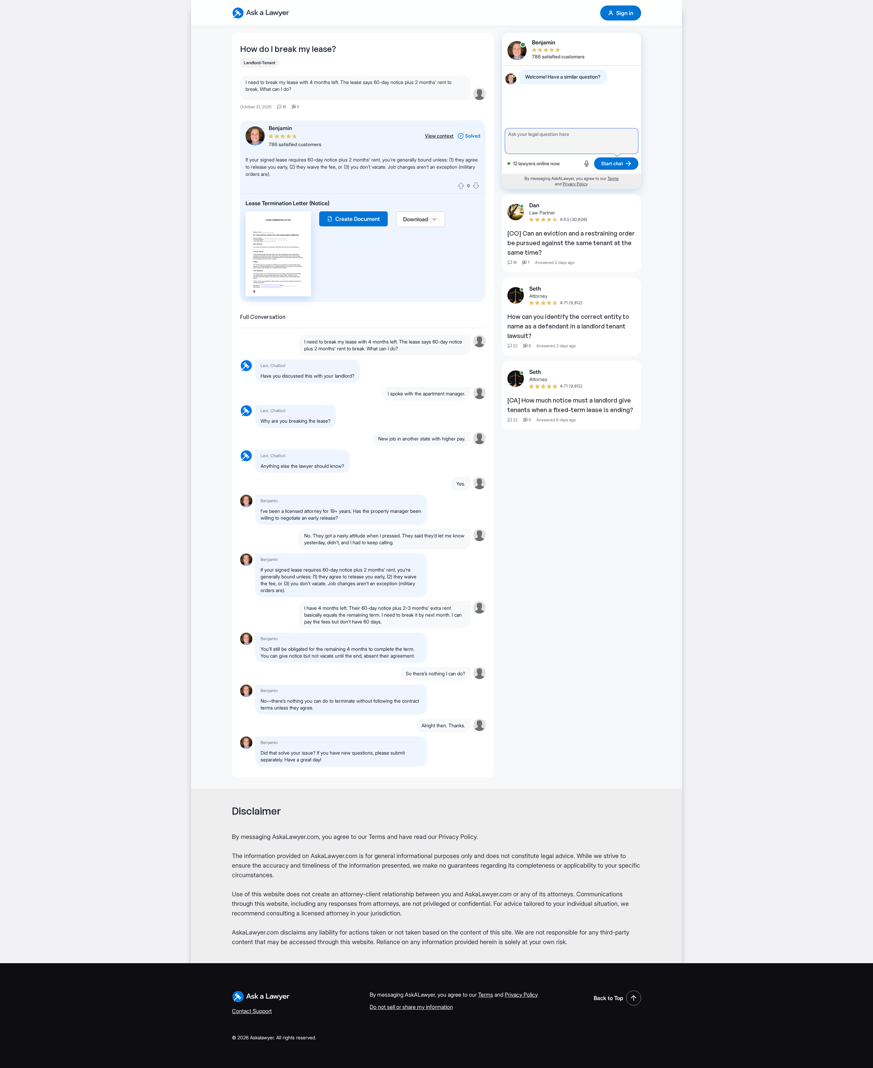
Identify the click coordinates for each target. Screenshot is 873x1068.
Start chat (612, 163)
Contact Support (252, 1011)
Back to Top (608, 998)
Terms (613, 178)
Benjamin (280, 128)
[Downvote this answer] (476, 186)
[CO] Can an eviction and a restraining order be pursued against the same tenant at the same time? (571, 242)
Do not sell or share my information (411, 1006)
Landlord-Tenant (259, 62)
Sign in (624, 13)
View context (439, 136)
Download (415, 219)
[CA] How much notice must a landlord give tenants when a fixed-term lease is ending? (570, 404)
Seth (535, 288)
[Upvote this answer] (461, 186)
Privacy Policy (575, 183)
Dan (534, 205)
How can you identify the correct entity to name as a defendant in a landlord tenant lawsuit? (568, 326)
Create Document (357, 218)
